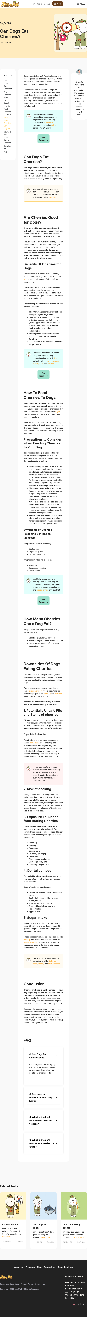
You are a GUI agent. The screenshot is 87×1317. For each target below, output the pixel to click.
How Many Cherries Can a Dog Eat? (7, 123)
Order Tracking (65, 1267)
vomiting (47, 694)
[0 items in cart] (34, 4)
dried (56, 358)
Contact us (40, 1284)
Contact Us (49, 1267)
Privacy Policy (27, 1284)
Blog (39, 1267)
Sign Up (47, 4)
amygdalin (34, 743)
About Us (18, 1267)
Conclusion (7, 147)
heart (35, 964)
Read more (6, 1237)
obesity (27, 940)
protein (51, 364)
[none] (78, 1304)
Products (30, 1267)
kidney (41, 964)
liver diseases (54, 964)
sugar (57, 412)
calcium (49, 361)
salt (52, 125)
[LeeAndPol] (10, 4)
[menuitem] (78, 1304)
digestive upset (35, 691)
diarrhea (58, 694)
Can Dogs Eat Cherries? (8, 85)
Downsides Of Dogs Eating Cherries (7, 137)
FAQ (5, 152)
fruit (25, 279)
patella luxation (30, 942)
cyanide (52, 197)
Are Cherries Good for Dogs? (7, 97)
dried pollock (49, 122)
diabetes (52, 961)
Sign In (39, 4)
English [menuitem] (78, 1304)
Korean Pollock (10, 1224)
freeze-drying (42, 590)
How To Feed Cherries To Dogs (7, 110)
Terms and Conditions (9, 1284)
